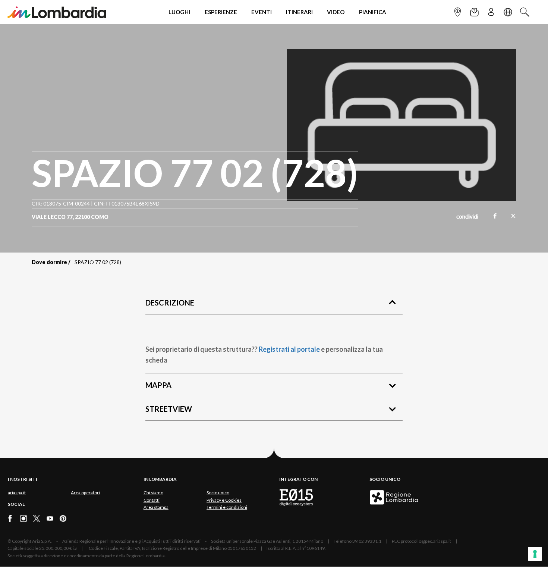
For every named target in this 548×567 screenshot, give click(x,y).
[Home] (56, 12)
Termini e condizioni (227, 507)
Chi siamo (153, 492)
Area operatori (85, 492)
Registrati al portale (289, 349)
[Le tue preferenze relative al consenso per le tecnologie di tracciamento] (535, 554)
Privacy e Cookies (224, 500)
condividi (467, 217)
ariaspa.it (17, 492)
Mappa (158, 384)
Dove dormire (49, 262)
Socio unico (218, 492)
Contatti (152, 500)
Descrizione (169, 302)
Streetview (168, 408)
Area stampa (156, 507)
